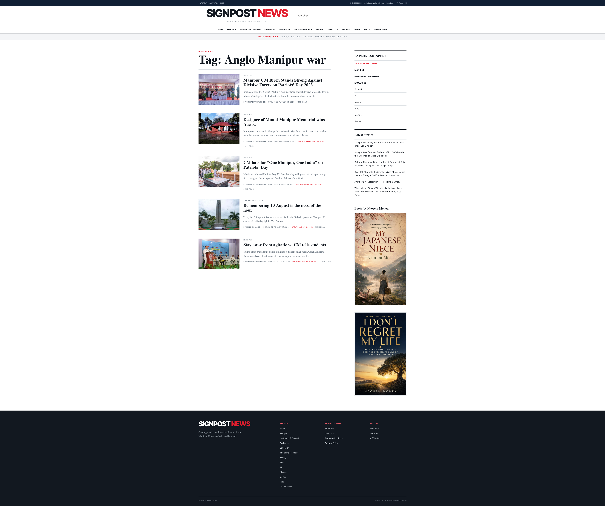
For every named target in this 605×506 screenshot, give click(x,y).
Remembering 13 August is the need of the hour (282, 207)
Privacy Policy (331, 443)
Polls (367, 30)
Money (319, 30)
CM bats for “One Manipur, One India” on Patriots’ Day (283, 164)
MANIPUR (359, 70)
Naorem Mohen (253, 227)
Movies (346, 30)
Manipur (231, 30)
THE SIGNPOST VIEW (365, 63)
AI (337, 30)
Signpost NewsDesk (256, 102)
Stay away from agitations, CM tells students (284, 245)
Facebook (390, 3)
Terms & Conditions (334, 438)
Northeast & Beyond (250, 30)
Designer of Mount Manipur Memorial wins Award (284, 121)
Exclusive (270, 30)
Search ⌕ (302, 15)
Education (284, 30)
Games (357, 30)
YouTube (400, 3)
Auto (330, 30)
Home (220, 30)
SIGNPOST (247, 13)
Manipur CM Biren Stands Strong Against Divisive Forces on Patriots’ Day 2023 (282, 82)
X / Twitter (375, 438)
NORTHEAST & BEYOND (366, 76)
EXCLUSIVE (360, 83)
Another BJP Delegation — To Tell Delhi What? (377, 182)
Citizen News (380, 30)
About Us (329, 428)
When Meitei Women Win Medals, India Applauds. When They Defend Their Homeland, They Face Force (378, 191)
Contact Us (330, 433)
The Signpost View (303, 30)
